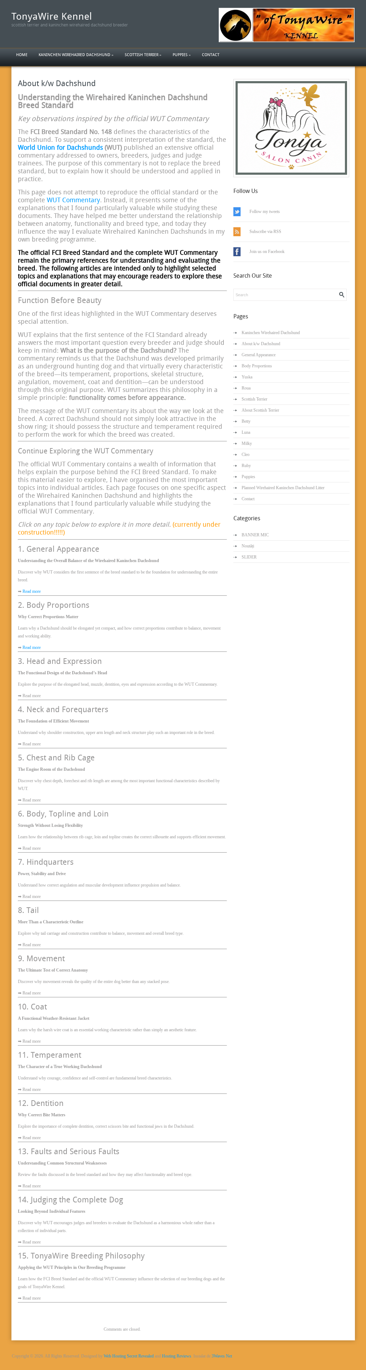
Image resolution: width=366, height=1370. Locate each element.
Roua (246, 388)
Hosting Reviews (176, 1356)
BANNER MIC (255, 534)
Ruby (246, 465)
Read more (32, 591)
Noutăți (248, 546)
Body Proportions (257, 365)
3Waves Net (222, 1356)
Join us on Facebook (267, 251)
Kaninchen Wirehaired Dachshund (76, 55)
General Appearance (259, 354)
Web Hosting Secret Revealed (129, 1356)
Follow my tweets (264, 211)
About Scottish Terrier (260, 410)
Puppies (182, 55)
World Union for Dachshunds (60, 147)
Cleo (245, 454)
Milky (247, 443)
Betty (246, 421)
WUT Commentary (73, 200)
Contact (210, 55)
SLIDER (249, 557)
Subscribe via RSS (265, 231)
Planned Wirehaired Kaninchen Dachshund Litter (283, 487)
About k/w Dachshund (57, 83)
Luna (246, 432)
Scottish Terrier (143, 55)
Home (22, 55)
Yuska (247, 376)
